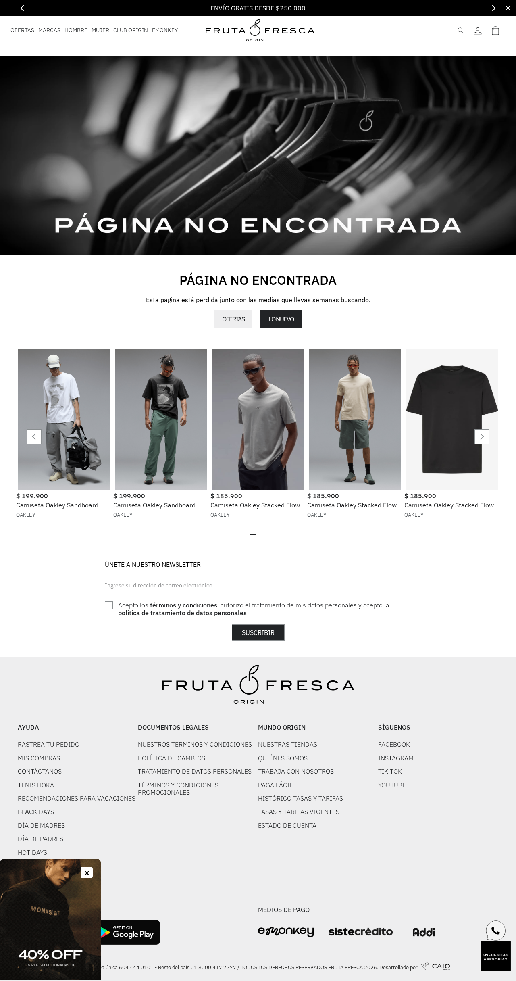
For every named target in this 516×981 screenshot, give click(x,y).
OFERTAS (233, 319)
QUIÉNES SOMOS (283, 758)
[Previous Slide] (22, 8)
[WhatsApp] (496, 930)
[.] (477, 30)
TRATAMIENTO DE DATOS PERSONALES (195, 771)
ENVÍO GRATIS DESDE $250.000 (258, 8)
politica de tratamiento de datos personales (182, 613)
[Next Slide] (493, 8)
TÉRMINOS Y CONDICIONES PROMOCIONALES (178, 788)
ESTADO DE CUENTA (287, 825)
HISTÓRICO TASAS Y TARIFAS (300, 798)
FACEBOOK (394, 744)
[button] (253, 534)
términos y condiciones (183, 605)
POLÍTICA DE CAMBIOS (171, 758)
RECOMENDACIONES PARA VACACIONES (76, 798)
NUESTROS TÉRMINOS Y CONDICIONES (195, 744)
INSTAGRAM (396, 758)
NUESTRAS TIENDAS (287, 744)
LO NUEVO (280, 319)
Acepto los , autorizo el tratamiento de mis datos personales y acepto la (253, 608)
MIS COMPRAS (39, 758)
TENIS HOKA (36, 785)
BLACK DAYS (36, 811)
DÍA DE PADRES (40, 838)
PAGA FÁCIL (275, 785)
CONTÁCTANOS (40, 771)
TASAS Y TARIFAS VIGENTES (298, 811)
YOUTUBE (392, 785)
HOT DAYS (32, 852)
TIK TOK (390, 771)
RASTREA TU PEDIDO (48, 744)
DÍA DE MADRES (41, 825)
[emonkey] (286, 932)
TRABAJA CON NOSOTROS (296, 771)
